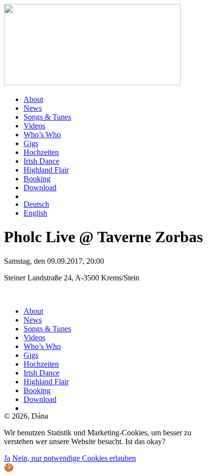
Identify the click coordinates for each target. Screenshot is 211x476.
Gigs (31, 143)
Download (40, 187)
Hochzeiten (41, 152)
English (35, 213)
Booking (37, 179)
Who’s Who (42, 134)
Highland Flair (46, 170)
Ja (7, 458)
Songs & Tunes (47, 117)
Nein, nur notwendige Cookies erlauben (74, 458)
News (33, 108)
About (33, 99)
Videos (34, 126)
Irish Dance (41, 161)
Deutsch (36, 204)
